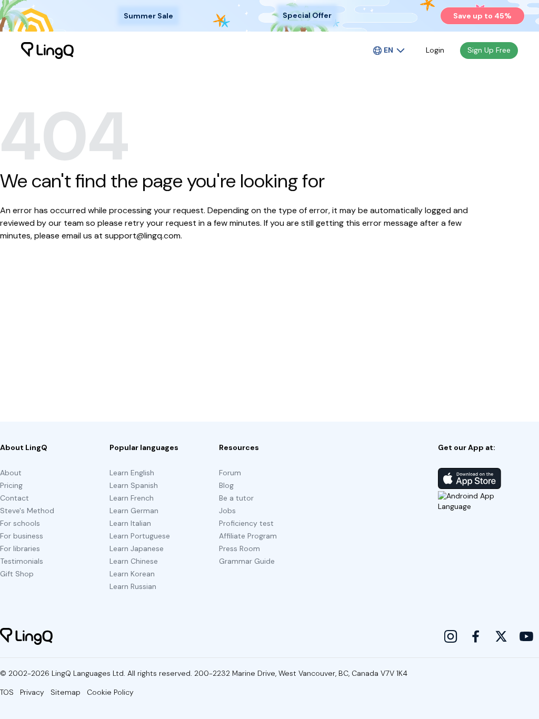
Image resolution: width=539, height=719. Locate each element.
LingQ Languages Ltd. (88, 673)
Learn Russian (132, 586)
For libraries (20, 548)
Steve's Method (27, 510)
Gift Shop (17, 573)
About (11, 472)
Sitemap (66, 692)
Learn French (131, 498)
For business (21, 536)
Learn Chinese (133, 561)
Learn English (131, 472)
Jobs (227, 510)
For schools (20, 523)
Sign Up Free (489, 50)
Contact (14, 498)
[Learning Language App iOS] (469, 478)
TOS (7, 692)
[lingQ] (47, 50)
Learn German (133, 510)
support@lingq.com (143, 235)
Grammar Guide (247, 561)
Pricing (11, 485)
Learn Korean (132, 573)
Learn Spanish (133, 485)
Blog (226, 485)
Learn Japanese (136, 548)
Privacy (32, 692)
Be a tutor (236, 498)
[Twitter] (501, 636)
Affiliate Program (248, 536)
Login (435, 50)
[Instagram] (450, 636)
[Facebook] (475, 636)
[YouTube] (526, 636)
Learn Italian (130, 523)
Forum (230, 472)
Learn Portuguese (139, 536)
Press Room (239, 548)
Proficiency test (246, 523)
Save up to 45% (482, 16)
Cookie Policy (110, 692)
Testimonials (21, 561)
